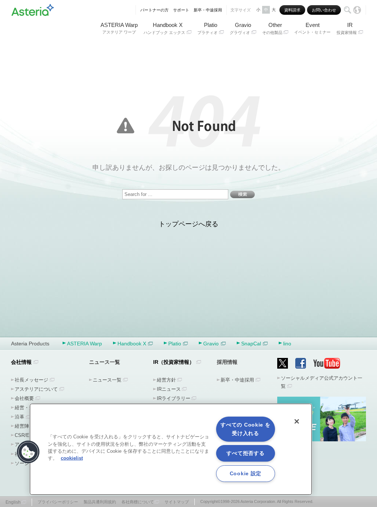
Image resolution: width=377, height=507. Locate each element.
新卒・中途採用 (208, 10)
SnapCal (251, 343)
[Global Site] (357, 10)
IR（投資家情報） (173, 362)
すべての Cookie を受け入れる (245, 429)
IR (347, 28)
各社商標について (137, 502)
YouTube (327, 363)
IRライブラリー (173, 398)
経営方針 (166, 380)
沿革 (19, 417)
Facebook (300, 363)
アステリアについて (36, 389)
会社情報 (21, 362)
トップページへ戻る (188, 224)
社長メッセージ (31, 380)
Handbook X (164, 28)
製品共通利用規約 (100, 502)
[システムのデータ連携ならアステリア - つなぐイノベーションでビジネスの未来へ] (32, 8)
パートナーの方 (154, 10)
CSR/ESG (25, 435)
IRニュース (169, 389)
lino (287, 343)
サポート (181, 10)
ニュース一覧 (107, 380)
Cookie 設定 (245, 473)
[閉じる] (297, 421)
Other (272, 28)
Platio (207, 28)
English (13, 502)
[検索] (347, 10)
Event (312, 28)
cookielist (72, 458)
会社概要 (24, 398)
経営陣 (22, 426)
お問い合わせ (324, 10)
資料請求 (292, 10)
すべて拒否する (245, 453)
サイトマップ (177, 502)
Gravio (240, 28)
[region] (170, 449)
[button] (28, 452)
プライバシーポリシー (58, 502)
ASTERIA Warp (119, 28)
